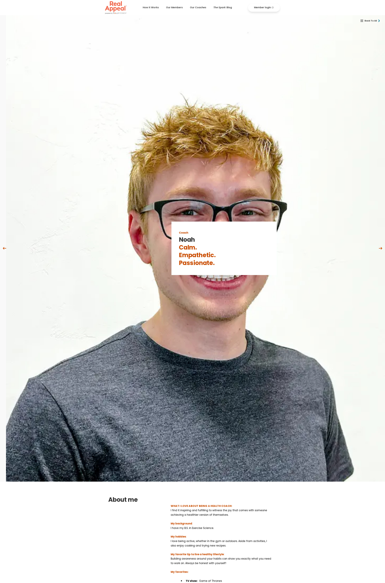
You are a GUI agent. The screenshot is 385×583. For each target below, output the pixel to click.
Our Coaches (198, 7)
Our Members (174, 7)
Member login (262, 7)
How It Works (151, 7)
